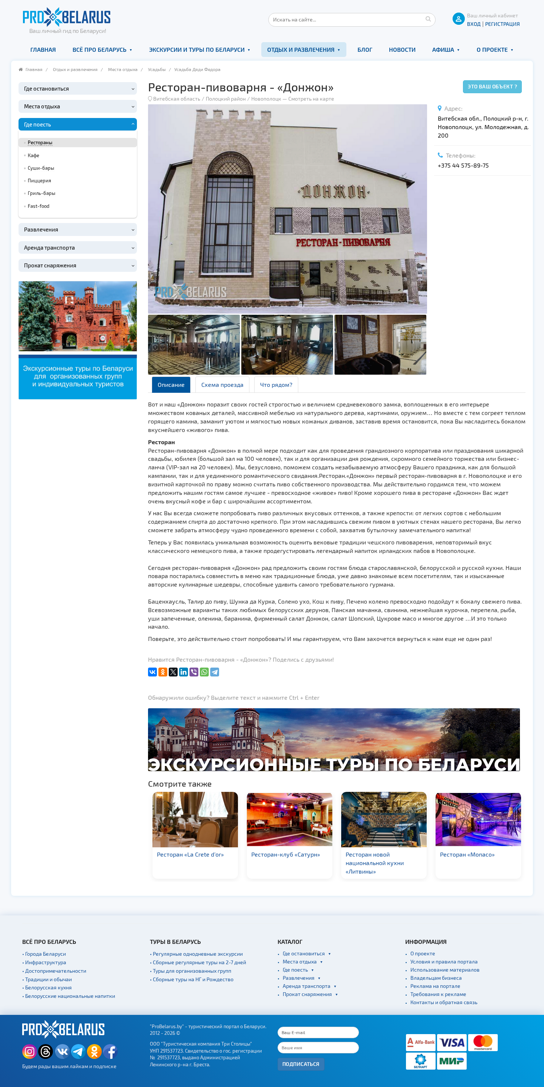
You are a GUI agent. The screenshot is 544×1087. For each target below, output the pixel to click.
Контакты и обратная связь (443, 1002)
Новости (402, 49)
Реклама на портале (435, 986)
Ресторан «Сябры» (509, 854)
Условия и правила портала (444, 961)
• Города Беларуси (44, 954)
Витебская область (176, 98)
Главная (43, 49)
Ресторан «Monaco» (416, 854)
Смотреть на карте (311, 98)
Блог (364, 49)
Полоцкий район (226, 98)
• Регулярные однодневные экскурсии (196, 954)
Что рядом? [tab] (276, 384)
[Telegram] (214, 672)
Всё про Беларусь (100, 49)
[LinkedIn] (183, 672)
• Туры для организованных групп (190, 971)
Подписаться (301, 1064)
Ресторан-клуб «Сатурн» (235, 854)
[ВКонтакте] (152, 672)
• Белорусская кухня (47, 987)
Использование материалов (445, 969)
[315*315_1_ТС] (78, 338)
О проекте (492, 49)
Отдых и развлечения (301, 49)
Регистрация (502, 24)
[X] (173, 672)
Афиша (443, 49)
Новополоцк (266, 98)
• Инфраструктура (44, 962)
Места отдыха (123, 69)
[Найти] (428, 18)
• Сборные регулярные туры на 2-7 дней (198, 962)
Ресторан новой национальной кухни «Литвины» (324, 863)
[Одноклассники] (162, 672)
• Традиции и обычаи (47, 979)
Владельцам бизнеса (436, 978)
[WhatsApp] (204, 672)
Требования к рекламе (438, 994)
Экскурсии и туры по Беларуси (197, 49)
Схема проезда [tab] (222, 384)
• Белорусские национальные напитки (68, 996)
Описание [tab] (171, 384)
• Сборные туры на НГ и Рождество (192, 979)
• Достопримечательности (54, 971)
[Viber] (193, 672)
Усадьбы (157, 69)
